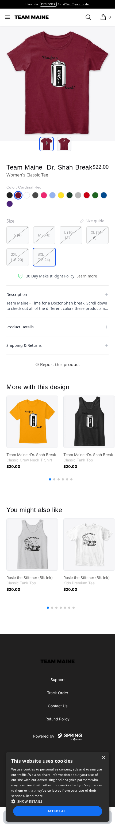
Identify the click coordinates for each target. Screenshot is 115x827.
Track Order (57, 692)
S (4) (17, 235)
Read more (34, 796)
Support (58, 679)
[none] (91, 221)
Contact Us (57, 706)
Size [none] (10, 221)
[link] (32, 422)
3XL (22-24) (44, 257)
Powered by (43, 736)
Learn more (86, 276)
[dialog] (57, 787)
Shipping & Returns (24, 345)
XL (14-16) (97, 235)
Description (16, 294)
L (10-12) (69, 235)
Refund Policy (57, 719)
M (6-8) (44, 235)
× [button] (103, 758)
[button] (57, 801)
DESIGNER (48, 4)
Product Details (20, 326)
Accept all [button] (58, 811)
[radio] (17, 235)
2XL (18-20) (17, 257)
